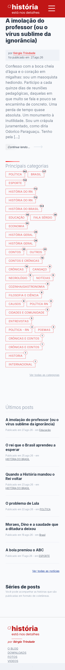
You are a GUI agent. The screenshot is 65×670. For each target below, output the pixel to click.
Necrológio (19, 277)
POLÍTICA (17, 173)
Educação (18, 217)
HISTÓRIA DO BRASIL (25, 208)
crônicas (18, 268)
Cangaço (41, 268)
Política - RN (20, 329)
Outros (37, 251)
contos (16, 251)
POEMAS (45, 329)
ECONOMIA (18, 225)
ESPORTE (17, 182)
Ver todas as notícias (45, 571)
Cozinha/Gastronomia (28, 286)
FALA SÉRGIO (44, 217)
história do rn (22, 199)
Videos (13, 661)
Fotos (12, 657)
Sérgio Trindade (24, 53)
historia (17, 355)
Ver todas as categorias (44, 375)
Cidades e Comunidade (28, 312)
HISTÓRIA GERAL (22, 242)
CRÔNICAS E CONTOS (25, 338)
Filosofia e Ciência (25, 294)
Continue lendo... (19, 147)
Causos (16, 303)
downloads (17, 652)
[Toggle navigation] (51, 8)
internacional (22, 363)
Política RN (40, 303)
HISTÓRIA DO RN (22, 191)
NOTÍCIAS (44, 277)
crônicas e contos (25, 346)
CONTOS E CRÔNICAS (25, 260)
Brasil (37, 173)
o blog (13, 648)
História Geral (22, 234)
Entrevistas (20, 320)
